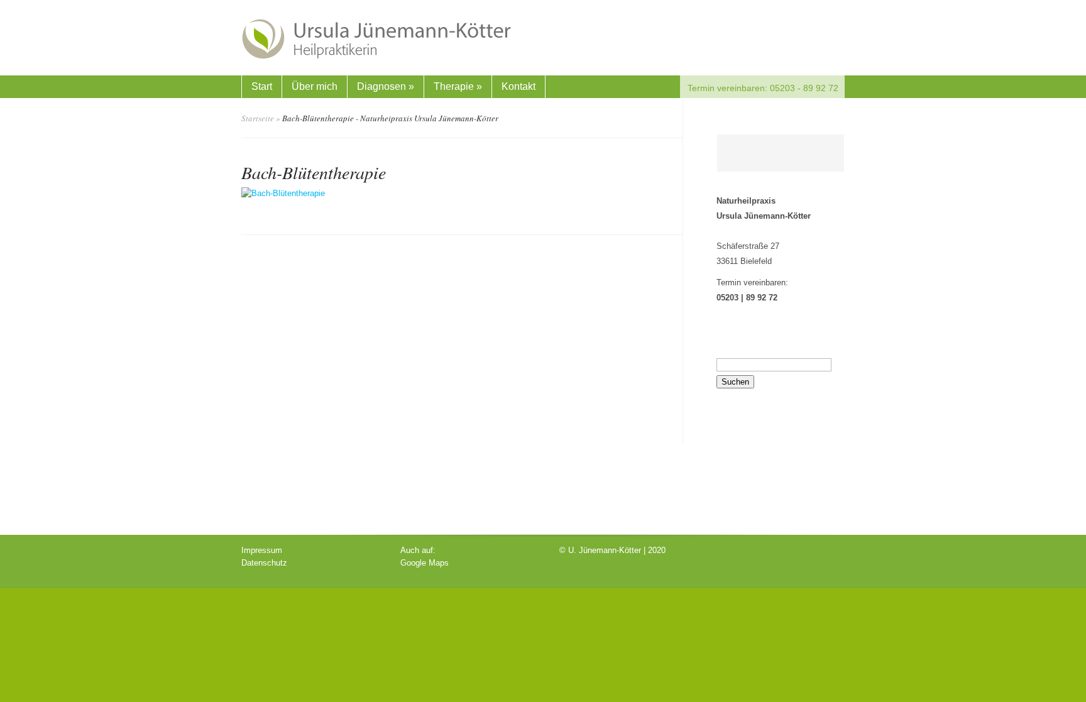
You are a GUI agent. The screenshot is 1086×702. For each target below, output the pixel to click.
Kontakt (518, 86)
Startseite (257, 118)
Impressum (261, 550)
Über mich (314, 86)
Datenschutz (264, 563)
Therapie (458, 86)
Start (261, 86)
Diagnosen (385, 86)
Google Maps (424, 563)
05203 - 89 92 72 (802, 88)
